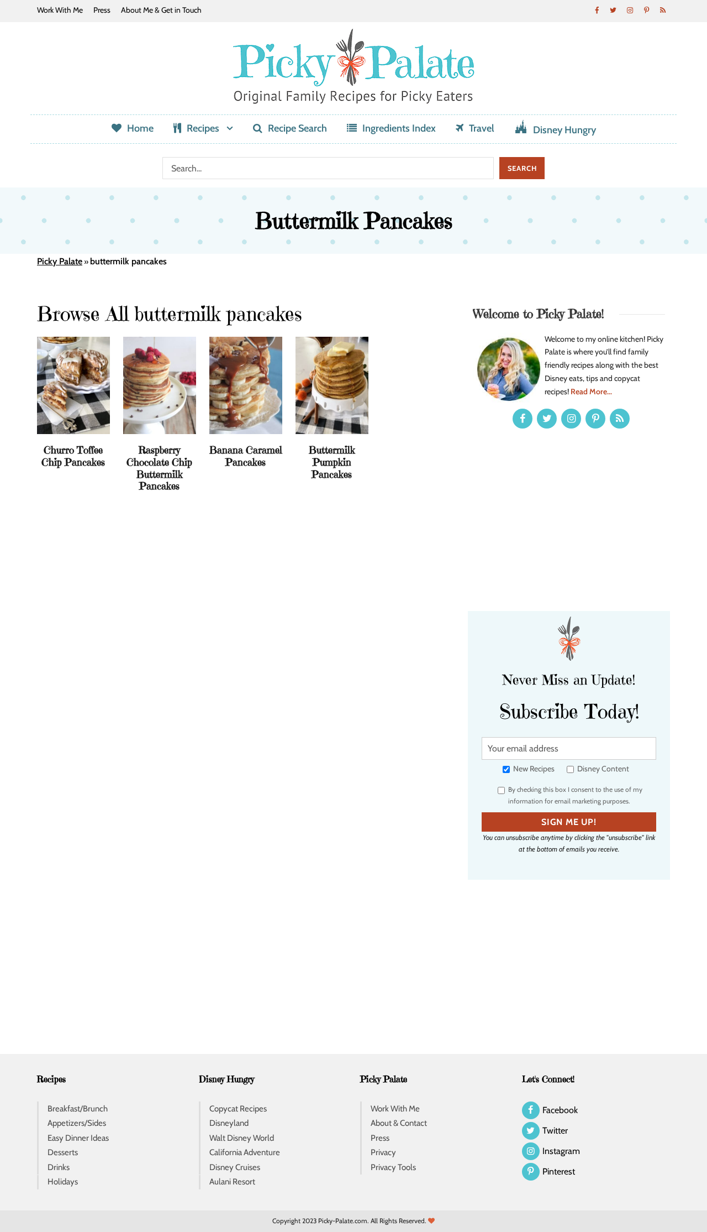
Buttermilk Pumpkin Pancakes (332, 461)
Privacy (383, 1152)
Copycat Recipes (238, 1109)
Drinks (59, 1167)
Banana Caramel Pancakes (245, 455)
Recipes (203, 128)
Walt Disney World (241, 1138)
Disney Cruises (234, 1167)
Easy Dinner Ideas (78, 1138)
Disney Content (602, 769)
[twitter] (613, 10)
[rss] (663, 10)
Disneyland (229, 1123)
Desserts (63, 1152)
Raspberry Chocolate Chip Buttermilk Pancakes (159, 467)
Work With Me (60, 10)
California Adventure (244, 1152)
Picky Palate (59, 261)
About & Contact (399, 1123)
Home (140, 128)
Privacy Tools (393, 1167)
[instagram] (629, 10)
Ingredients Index (399, 128)
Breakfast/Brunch (78, 1109)
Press (101, 10)
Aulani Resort (232, 1182)
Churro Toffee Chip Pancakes (73, 455)
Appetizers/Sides (77, 1123)
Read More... (591, 391)
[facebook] (596, 10)
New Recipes (533, 769)
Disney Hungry (564, 130)
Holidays (63, 1182)
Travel (481, 128)
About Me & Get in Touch (161, 10)
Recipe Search (297, 128)
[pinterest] (646, 10)
